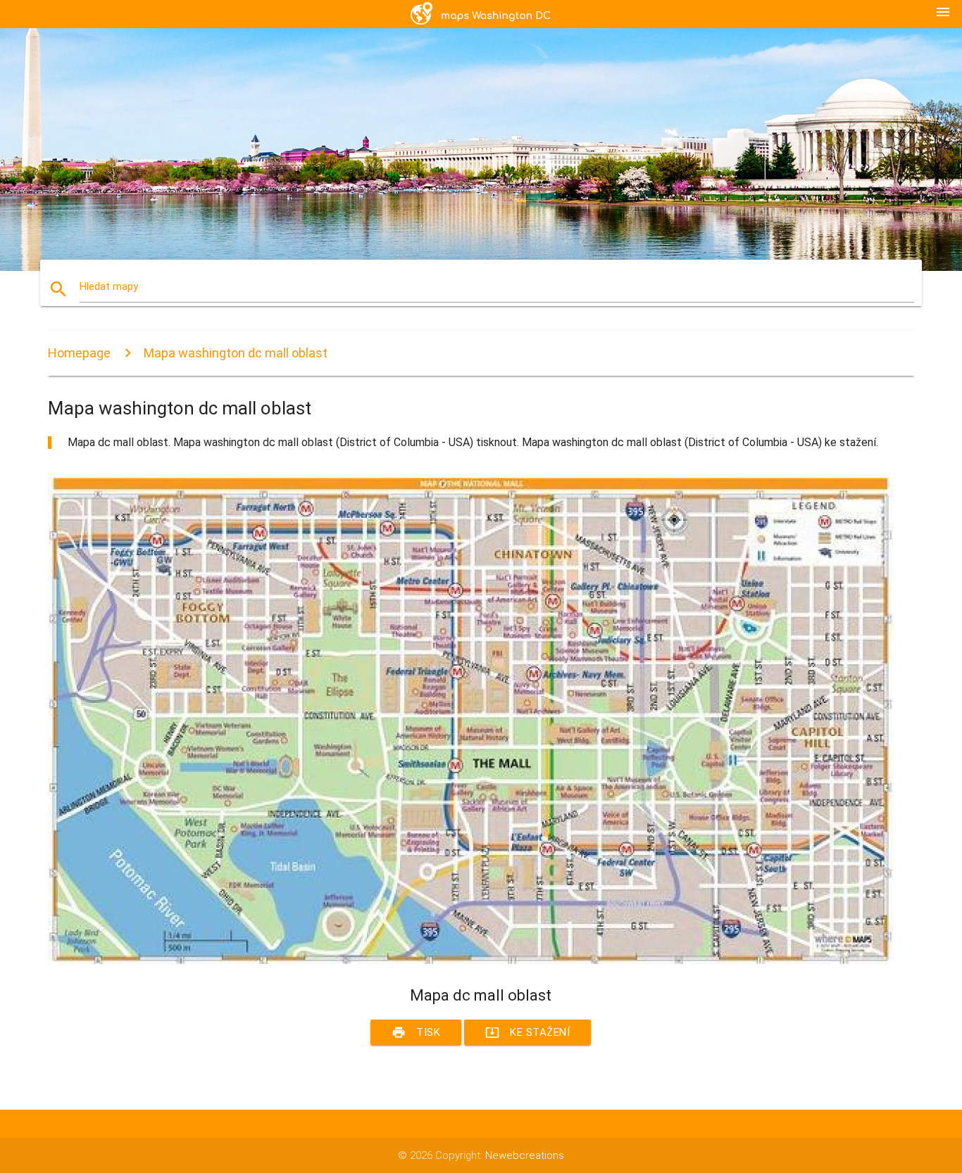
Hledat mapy (109, 286)
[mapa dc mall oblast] (470, 960)
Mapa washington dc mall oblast (235, 352)
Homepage (79, 352)
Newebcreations (524, 1155)
